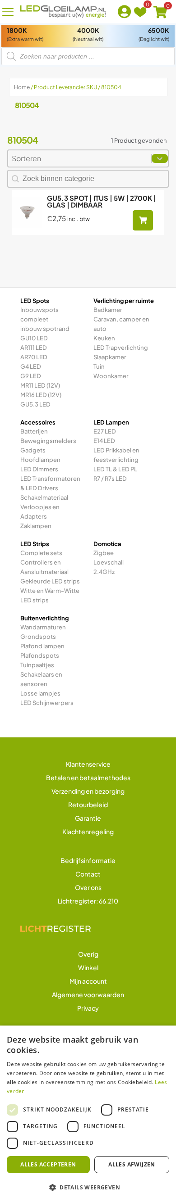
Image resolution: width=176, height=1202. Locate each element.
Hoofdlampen (40, 459)
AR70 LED (33, 357)
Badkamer (107, 309)
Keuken (104, 338)
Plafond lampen (42, 646)
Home (22, 87)
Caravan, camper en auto (121, 324)
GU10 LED (34, 338)
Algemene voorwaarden (88, 994)
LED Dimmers (39, 469)
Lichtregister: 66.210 (88, 901)
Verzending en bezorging (88, 791)
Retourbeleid (88, 804)
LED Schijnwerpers (47, 702)
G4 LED (30, 366)
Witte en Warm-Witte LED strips (49, 595)
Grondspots (38, 636)
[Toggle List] (160, 158)
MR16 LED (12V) (40, 394)
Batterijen (34, 431)
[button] (88, 1187)
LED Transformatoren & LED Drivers (50, 483)
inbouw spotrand (44, 328)
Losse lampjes (40, 693)
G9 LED (30, 376)
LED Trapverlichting (120, 347)
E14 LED (104, 440)
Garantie (88, 818)
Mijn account (88, 981)
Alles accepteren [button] (48, 1164)
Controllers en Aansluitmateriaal (44, 567)
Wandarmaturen (43, 627)
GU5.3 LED (35, 404)
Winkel (88, 967)
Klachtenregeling (88, 831)
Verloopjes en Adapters (40, 511)
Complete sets (41, 552)
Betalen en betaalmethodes (88, 777)
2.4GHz (104, 571)
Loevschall (108, 562)
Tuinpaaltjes (37, 665)
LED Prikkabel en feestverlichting (116, 455)
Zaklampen (35, 525)
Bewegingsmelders (48, 440)
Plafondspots (39, 655)
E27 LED (104, 431)
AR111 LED (33, 347)
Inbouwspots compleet (39, 314)
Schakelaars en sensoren (41, 679)
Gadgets (33, 450)
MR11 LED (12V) (40, 385)
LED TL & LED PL (115, 469)
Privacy (88, 1008)
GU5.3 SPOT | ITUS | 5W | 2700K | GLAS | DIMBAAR (101, 201)
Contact (88, 874)
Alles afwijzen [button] (131, 1164)
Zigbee (103, 552)
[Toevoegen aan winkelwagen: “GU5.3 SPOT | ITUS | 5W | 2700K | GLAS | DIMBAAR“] (143, 220)
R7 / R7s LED (110, 478)
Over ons (88, 887)
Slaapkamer (109, 357)
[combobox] (80, 158)
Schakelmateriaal (44, 497)
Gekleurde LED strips (50, 581)
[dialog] (88, 1114)
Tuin (99, 366)
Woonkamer (111, 376)
